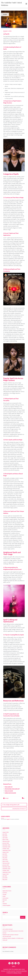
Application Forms (7, 890)
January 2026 (6, 843)
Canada (4, 894)
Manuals (5, 900)
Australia (5, 892)
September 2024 (6, 872)
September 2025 (6, 850)
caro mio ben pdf (7, 936)
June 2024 (5, 877)
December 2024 (6, 866)
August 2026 (6, 832)
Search (5, 912)
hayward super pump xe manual (10, 934)
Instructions (5, 898)
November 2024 (6, 868)
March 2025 (5, 861)
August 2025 (6, 852)
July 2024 (5, 876)
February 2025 (6, 863)
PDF (3, 901)
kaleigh (7, 798)
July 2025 (5, 854)
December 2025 (6, 845)
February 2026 (6, 841)
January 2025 (6, 865)
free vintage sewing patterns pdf (11, 804)
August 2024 (6, 874)
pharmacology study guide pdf (12, 788)
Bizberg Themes (17, 972)
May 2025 (5, 857)
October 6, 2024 (7, 31)
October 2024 (6, 870)
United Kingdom (6, 905)
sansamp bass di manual (18, 808)
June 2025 (5, 856)
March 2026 (5, 839)
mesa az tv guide (9, 790)
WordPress (24, 971)
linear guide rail (8, 786)
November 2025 (6, 846)
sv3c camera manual (7, 929)
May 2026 (5, 835)
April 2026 (5, 837)
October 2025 (6, 848)
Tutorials (5, 903)
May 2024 (5, 879)
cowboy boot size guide (10, 793)
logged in (8, 819)
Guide (4, 896)
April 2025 (5, 859)
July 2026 (5, 834)
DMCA (13, 966)
